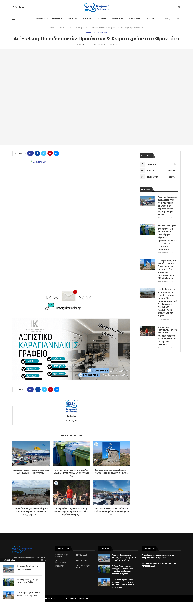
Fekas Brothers (69, 598)
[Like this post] (31, 153)
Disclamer (59, 566)
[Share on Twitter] (43, 153)
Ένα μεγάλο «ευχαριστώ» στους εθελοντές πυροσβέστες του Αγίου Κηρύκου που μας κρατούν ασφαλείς (167, 336)
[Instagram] (20, 7)
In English (150, 19)
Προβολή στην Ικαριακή (61, 555)
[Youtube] (23, 7)
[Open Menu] (13, 19)
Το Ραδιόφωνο (134, 19)
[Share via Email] (56, 153)
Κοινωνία (63, 27)
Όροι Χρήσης (81, 560)
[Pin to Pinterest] (50, 153)
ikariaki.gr (82, 44)
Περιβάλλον (57, 19)
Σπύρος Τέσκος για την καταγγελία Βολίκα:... (27, 580)
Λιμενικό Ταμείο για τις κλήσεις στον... (27, 567)
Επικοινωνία (81, 555)
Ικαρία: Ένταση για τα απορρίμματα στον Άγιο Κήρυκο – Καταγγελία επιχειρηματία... (31, 511)
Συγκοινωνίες (102, 19)
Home (52, 27)
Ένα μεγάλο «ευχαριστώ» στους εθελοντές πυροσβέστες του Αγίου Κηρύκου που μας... (71, 511)
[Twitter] (16, 7)
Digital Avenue (82, 598)
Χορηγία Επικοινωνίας (61, 561)
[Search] (179, 7)
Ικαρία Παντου (117, 19)
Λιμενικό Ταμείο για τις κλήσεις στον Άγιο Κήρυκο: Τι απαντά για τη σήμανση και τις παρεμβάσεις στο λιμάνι (167, 206)
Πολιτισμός (72, 19)
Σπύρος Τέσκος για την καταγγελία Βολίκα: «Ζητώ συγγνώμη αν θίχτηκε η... (71, 473)
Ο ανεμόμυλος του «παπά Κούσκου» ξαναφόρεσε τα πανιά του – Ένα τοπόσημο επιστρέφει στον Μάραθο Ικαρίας (167, 269)
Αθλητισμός (88, 19)
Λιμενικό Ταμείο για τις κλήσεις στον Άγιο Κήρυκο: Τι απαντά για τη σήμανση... (124, 557)
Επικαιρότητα (41, 19)
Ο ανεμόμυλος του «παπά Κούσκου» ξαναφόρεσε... (28, 594)
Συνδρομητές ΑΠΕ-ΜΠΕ (84, 567)
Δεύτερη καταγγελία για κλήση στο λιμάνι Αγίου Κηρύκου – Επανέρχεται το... (111, 511)
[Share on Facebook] (37, 153)
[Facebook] (13, 7)
